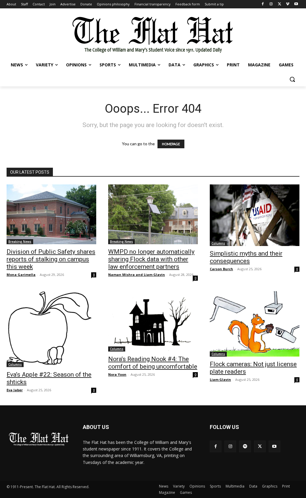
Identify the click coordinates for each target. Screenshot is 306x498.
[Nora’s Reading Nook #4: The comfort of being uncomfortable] (153, 321)
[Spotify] (245, 446)
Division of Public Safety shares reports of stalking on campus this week (51, 259)
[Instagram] (271, 4)
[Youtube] (296, 4)
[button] (292, 79)
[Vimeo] (287, 4)
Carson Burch (221, 269)
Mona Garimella (21, 274)
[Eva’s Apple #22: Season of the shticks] (51, 329)
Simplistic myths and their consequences (246, 257)
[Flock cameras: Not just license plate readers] (254, 324)
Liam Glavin (220, 379)
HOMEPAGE (171, 144)
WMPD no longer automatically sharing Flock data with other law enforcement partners (151, 259)
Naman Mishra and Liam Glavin (136, 274)
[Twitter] (279, 4)
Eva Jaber (15, 390)
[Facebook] (262, 4)
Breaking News (19, 241)
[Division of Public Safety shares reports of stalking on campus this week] (51, 214)
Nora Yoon (117, 374)
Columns (218, 243)
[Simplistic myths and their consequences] (254, 215)
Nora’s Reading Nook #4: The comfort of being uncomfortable (152, 362)
